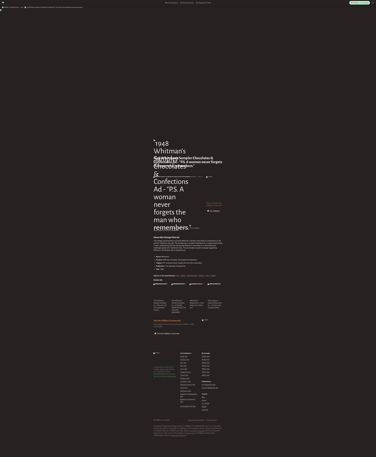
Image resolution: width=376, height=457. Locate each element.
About (204, 400)
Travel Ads (184, 375)
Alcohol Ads (184, 359)
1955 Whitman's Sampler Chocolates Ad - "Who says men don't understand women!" (160, 305)
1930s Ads (205, 359)
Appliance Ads (185, 391)
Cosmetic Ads (185, 381)
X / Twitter (205, 403)
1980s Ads (205, 375)
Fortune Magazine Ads (210, 388)
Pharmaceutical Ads (187, 385)
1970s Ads (205, 372)
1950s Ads (205, 366)
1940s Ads (205, 363)
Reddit (204, 407)
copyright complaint (197, 431)
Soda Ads (183, 356)
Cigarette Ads (185, 372)
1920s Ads (205, 356)
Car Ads (183, 363)
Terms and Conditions (196, 420)
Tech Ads (183, 369)
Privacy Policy (211, 420)
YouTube (205, 410)
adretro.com (190, 433)
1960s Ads (205, 369)
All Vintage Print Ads (188, 406)
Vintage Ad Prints (204, 3)
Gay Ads (183, 366)
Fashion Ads (184, 378)
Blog (203, 397)
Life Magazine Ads (208, 385)
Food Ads (183, 388)
